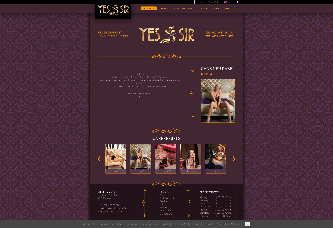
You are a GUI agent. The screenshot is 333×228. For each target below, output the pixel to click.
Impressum (165, 210)
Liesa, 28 (207, 74)
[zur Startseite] (113, 11)
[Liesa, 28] (218, 101)
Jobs (216, 8)
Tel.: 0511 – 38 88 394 (219, 32)
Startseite (164, 191)
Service (203, 8)
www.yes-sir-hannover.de (110, 211)
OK (247, 224)
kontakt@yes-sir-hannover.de (112, 208)
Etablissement (183, 8)
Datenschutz (166, 213)
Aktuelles (148, 8)
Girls (164, 8)
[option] (115, 158)
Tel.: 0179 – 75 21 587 (219, 36)
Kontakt (230, 8)
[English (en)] (225, 2)
